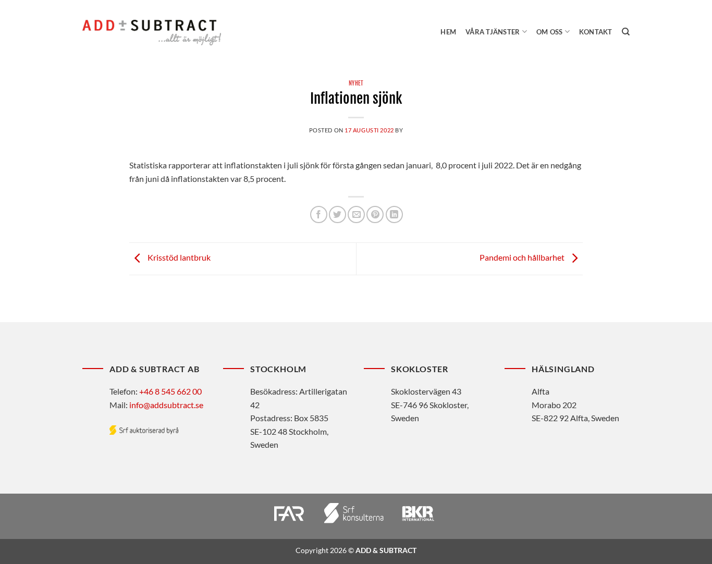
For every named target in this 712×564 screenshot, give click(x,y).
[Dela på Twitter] (337, 214)
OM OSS (549, 32)
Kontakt (595, 32)
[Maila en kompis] (356, 214)
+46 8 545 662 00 (170, 391)
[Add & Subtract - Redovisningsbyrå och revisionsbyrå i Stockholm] (151, 32)
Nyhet (356, 83)
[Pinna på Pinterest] (375, 214)
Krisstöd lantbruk (178, 258)
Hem (448, 32)
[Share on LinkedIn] (394, 214)
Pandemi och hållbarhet (523, 258)
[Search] (626, 32)
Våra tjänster (492, 32)
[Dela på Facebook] (318, 214)
